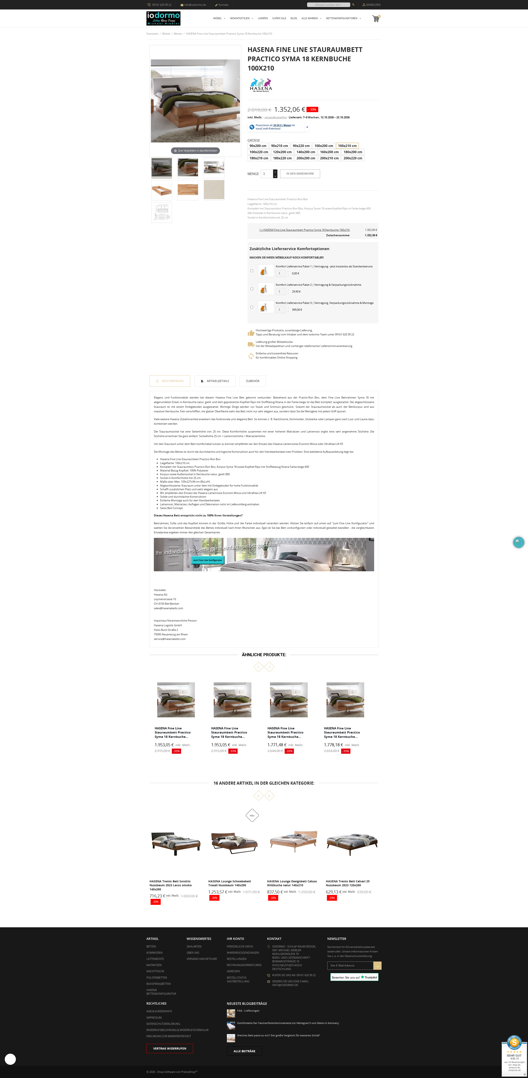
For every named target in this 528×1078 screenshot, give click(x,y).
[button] (258, 667)
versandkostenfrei (275, 117)
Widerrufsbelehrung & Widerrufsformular (177, 1030)
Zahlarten (194, 946)
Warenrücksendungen (243, 953)
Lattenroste (155, 959)
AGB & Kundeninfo (159, 1011)
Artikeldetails (217, 381)
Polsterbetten (156, 977)
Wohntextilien (240, 18)
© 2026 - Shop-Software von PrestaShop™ (172, 1072)
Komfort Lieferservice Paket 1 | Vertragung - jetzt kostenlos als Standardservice (324, 266)
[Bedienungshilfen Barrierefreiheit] (10, 1059)
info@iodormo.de (193, 5)
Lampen (263, 18)
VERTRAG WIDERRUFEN (169, 1048)
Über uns (193, 953)
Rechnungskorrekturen (244, 965)
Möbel (217, 18)
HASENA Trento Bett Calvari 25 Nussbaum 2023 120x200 (289, 883)
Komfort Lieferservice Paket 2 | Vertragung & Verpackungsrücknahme (318, 285)
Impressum (154, 1017)
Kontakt (222, 5)
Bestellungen (236, 959)
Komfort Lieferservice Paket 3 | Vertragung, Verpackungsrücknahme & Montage (325, 303)
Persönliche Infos (240, 946)
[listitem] (176, 716)
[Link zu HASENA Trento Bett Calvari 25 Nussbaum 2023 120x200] (293, 842)
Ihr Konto (235, 939)
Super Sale (279, 18)
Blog (294, 18)
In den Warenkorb (300, 173)
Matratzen (154, 965)
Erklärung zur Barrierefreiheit (168, 1036)
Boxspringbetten (158, 984)
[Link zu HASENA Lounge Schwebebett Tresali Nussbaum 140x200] (176, 842)
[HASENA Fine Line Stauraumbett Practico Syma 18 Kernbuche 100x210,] (161, 168)
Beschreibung (172, 381)
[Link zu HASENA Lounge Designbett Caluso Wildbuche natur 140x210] (234, 842)
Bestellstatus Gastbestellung (238, 979)
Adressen (233, 971)
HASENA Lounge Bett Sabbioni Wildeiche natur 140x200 (347, 883)
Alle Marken (310, 18)
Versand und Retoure (202, 959)
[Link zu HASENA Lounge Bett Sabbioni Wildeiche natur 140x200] (352, 842)
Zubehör (252, 381)
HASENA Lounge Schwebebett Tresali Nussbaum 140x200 (171, 883)
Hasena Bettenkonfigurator (161, 992)
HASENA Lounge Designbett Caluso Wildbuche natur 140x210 (233, 883)
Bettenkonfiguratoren (342, 18)
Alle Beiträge (244, 1051)
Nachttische (155, 971)
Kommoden (154, 953)
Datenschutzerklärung (163, 1024)
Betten (151, 946)
